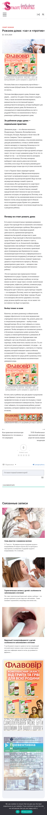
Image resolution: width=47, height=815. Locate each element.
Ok (18, 812)
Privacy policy (26, 812)
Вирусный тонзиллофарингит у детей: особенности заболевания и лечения (20, 641)
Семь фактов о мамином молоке (18, 541)
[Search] (43, 14)
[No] (44, 808)
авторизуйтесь (39, 464)
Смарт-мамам (8, 27)
